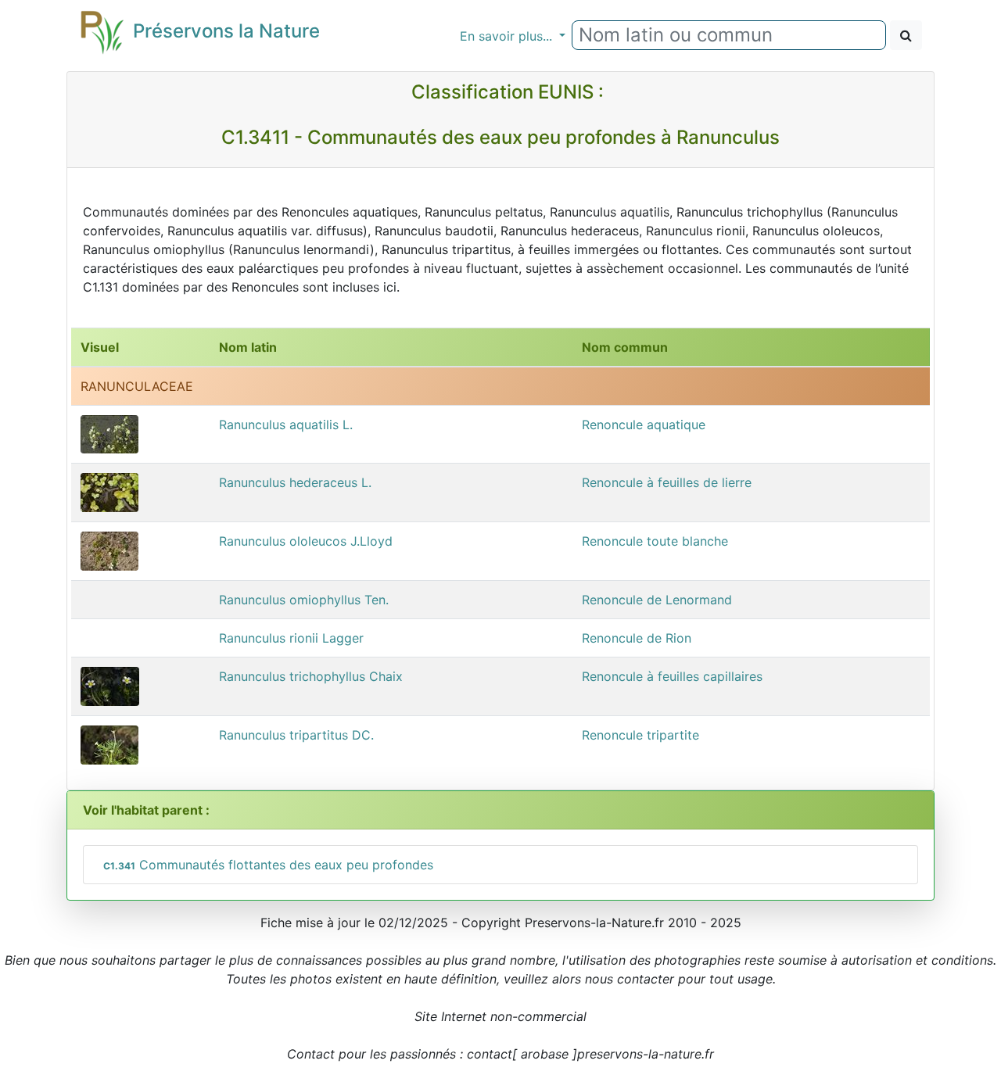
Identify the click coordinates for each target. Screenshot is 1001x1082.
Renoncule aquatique (643, 424)
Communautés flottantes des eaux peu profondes (268, 864)
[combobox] (729, 35)
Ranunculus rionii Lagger (291, 638)
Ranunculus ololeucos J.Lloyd (306, 541)
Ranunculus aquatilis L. (286, 424)
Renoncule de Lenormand (657, 599)
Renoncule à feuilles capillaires (672, 676)
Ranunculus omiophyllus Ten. (304, 599)
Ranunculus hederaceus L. (295, 482)
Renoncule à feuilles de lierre (667, 482)
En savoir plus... (508, 36)
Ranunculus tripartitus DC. (296, 735)
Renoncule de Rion (636, 638)
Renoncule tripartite (640, 735)
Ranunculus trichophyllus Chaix (311, 676)
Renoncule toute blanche (655, 541)
